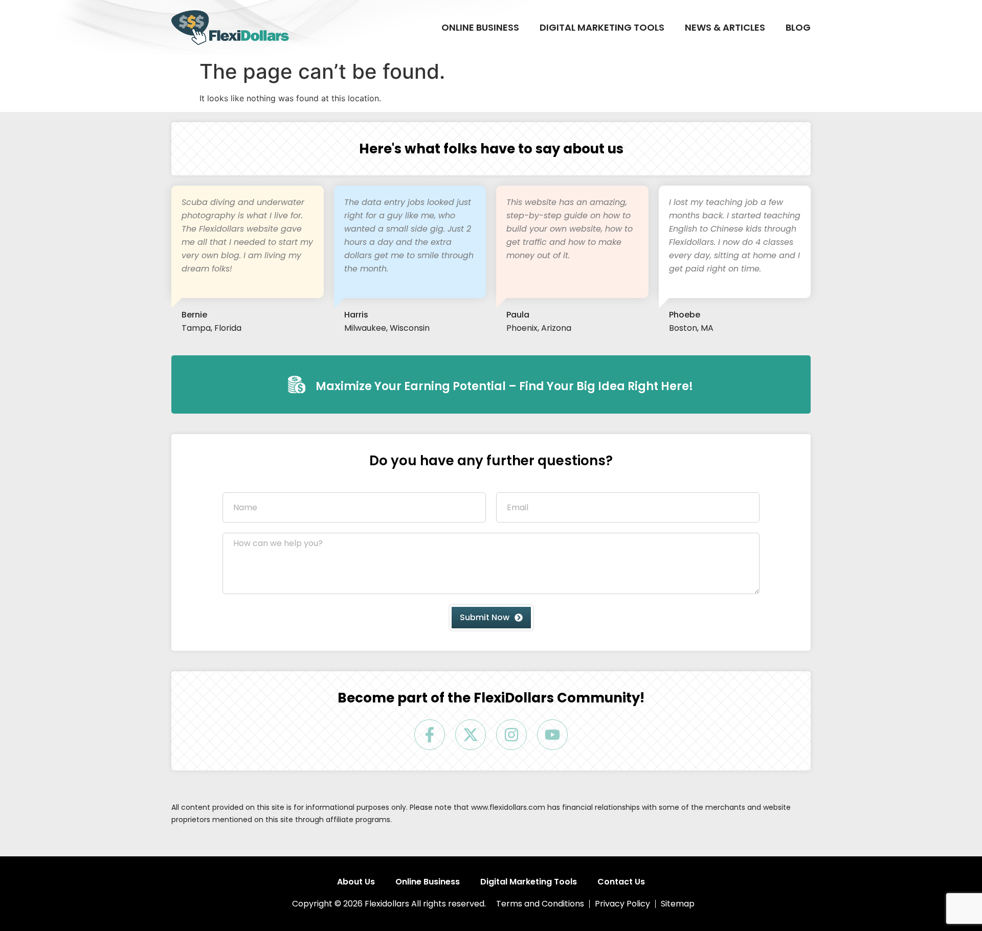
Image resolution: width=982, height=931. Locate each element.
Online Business (480, 27)
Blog (798, 27)
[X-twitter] (470, 734)
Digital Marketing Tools (602, 27)
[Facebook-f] (429, 734)
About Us (356, 882)
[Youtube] (552, 734)
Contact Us (621, 882)
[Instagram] (511, 734)
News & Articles (725, 27)
